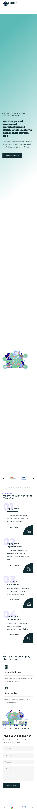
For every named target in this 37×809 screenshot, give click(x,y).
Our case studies (12, 155)
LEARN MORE (14, 527)
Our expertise (10, 693)
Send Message (12, 785)
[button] (3, 478)
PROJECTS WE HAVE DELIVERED (18, 729)
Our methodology (12, 672)
